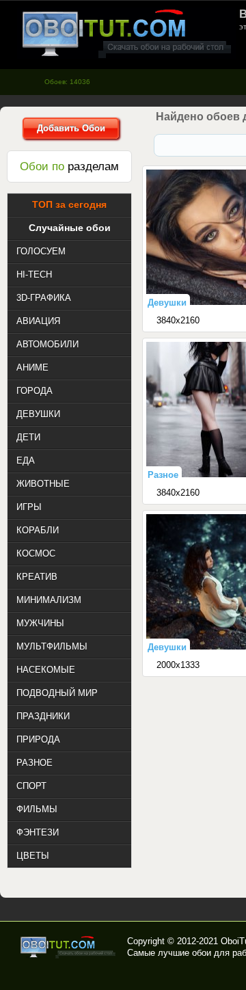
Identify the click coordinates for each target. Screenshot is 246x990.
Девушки (167, 302)
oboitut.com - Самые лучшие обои (68, 947)
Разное (163, 475)
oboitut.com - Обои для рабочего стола (126, 33)
